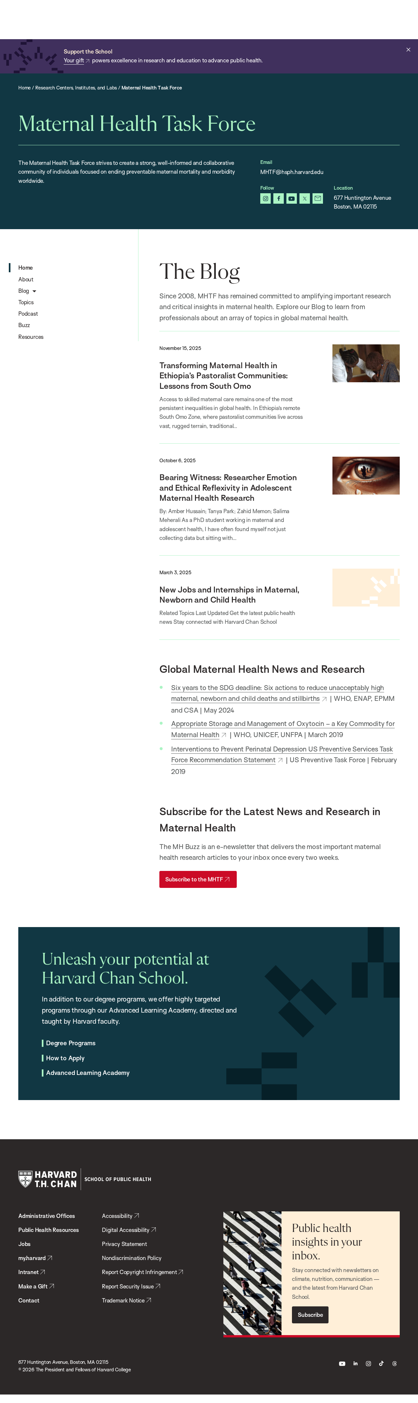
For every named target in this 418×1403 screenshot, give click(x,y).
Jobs (24, 1243)
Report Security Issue (128, 1286)
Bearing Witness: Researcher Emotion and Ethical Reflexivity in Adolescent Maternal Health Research (228, 487)
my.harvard (32, 1257)
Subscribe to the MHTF (194, 879)
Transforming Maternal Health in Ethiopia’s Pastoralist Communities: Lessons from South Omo (223, 375)
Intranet (28, 1272)
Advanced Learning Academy (88, 1073)
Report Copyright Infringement (139, 1272)
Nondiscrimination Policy (131, 1257)
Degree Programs (71, 1043)
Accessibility (117, 1215)
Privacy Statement (124, 1243)
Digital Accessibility (126, 1229)
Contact (29, 1300)
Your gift (74, 60)
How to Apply (65, 1058)
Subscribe (310, 1314)
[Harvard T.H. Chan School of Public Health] (84, 1179)
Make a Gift (33, 1286)
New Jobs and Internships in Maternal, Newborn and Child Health (229, 594)
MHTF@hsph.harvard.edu (292, 171)
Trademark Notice (123, 1300)
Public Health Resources (48, 1229)
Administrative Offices (46, 1215)
